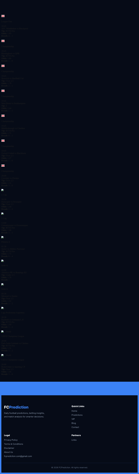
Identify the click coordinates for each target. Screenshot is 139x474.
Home (74, 411)
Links (74, 440)
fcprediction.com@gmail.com (18, 456)
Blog (74, 423)
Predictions (77, 415)
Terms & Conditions (13, 444)
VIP (73, 419)
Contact (75, 427)
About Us (8, 452)
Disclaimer (9, 448)
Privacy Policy (11, 440)
